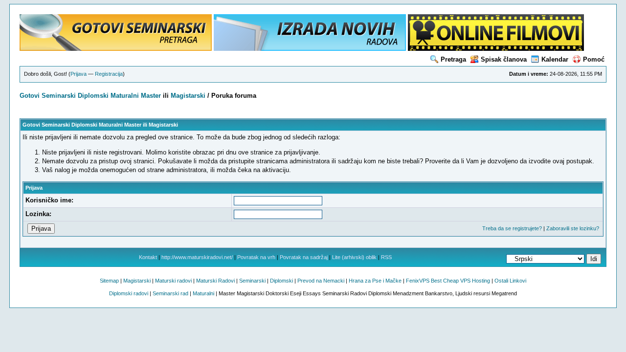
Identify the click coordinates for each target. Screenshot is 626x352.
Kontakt (148, 257)
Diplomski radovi (128, 293)
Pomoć (593, 59)
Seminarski (59, 95)
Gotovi (31, 95)
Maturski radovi (173, 281)
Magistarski (188, 95)
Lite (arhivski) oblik (354, 257)
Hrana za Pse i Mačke (375, 281)
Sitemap (109, 281)
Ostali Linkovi (510, 281)
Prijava (78, 74)
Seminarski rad (170, 293)
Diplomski (93, 95)
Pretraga (453, 59)
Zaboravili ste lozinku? (572, 228)
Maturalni (125, 95)
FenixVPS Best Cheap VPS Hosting (448, 281)
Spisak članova (504, 59)
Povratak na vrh (256, 257)
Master (151, 95)
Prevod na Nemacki (320, 281)
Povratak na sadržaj (304, 257)
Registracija (109, 74)
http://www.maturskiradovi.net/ (197, 257)
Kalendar (554, 59)
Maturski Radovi (215, 281)
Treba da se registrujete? (512, 228)
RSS (386, 257)
